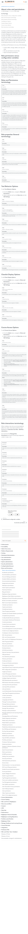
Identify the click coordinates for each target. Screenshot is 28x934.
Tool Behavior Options (6, 21)
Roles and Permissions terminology (8, 17)
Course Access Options (6, 25)
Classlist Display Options (6, 23)
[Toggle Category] (0, 544)
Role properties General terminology (9, 19)
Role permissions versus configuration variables (11, 15)
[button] (24, 2)
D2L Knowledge (6, 11)
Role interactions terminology (7, 27)
